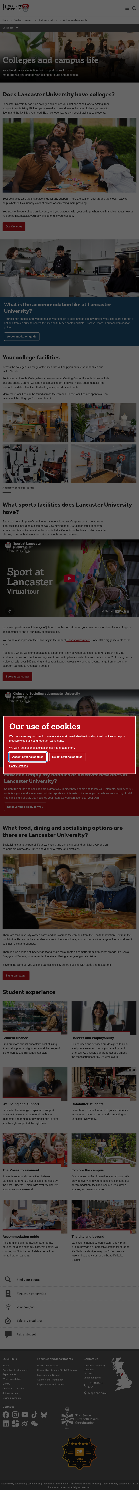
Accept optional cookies (27, 756)
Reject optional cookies (67, 756)
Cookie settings (18, 766)
